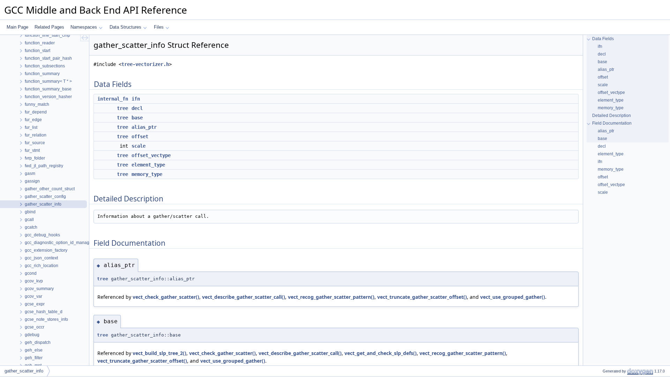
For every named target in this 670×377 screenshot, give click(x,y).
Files (159, 27)
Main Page (17, 27)
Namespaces (83, 27)
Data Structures (125, 27)
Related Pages (49, 27)
